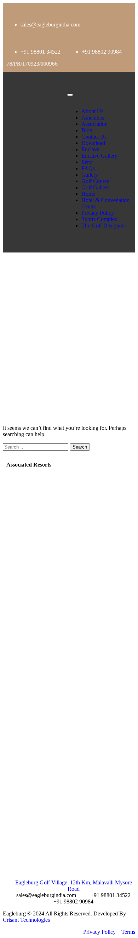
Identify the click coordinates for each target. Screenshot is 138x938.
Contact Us (94, 137)
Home (88, 194)
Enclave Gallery (99, 156)
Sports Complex (99, 219)
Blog (86, 130)
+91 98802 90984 (102, 52)
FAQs (88, 168)
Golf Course (95, 181)
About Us (92, 111)
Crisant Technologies (26, 920)
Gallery (89, 175)
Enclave (90, 149)
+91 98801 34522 (41, 52)
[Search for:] (36, 447)
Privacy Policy (97, 213)
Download (93, 143)
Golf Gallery (95, 187)
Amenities (93, 118)
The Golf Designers (103, 226)
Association (94, 124)
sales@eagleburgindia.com (50, 25)
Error (87, 162)
